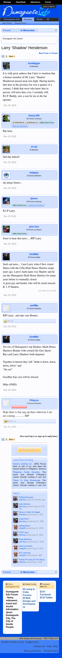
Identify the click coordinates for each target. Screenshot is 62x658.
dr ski (34, 147)
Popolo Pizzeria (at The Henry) (32, 560)
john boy (34, 226)
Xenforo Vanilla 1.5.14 (12, 642)
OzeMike (34, 254)
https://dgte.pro (50, 638)
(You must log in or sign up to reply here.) (39, 436)
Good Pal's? (24, 519)
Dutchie (22, 500)
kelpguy (34, 172)
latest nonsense (25, 546)
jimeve (34, 198)
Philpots (34, 400)
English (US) (32, 642)
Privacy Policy (51, 651)
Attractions (35, 2)
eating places (24, 526)
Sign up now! (29, 450)
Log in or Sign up (49, 6)
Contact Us (39, 646)
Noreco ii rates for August (29, 512)
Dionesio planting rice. (22, 464)
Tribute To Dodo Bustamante (26, 480)
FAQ (55, 646)
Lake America (24, 504)
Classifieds (21, 2)
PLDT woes (24, 532)
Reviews (7, 2)
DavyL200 (34, 115)
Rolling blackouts (26, 497)
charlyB (22, 528)
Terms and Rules (32, 651)
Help (49, 646)
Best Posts (7, 23)
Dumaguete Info (12, 19)
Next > (12, 56)
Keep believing (25, 539)
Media (39, 19)
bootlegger (34, 63)
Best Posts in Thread (48, 53)
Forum (48, 2)
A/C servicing (24, 553)
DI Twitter (47, 597)
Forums (28, 19)
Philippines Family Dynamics (26, 472)
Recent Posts (20, 23)
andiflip (34, 305)
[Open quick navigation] (56, 30)
